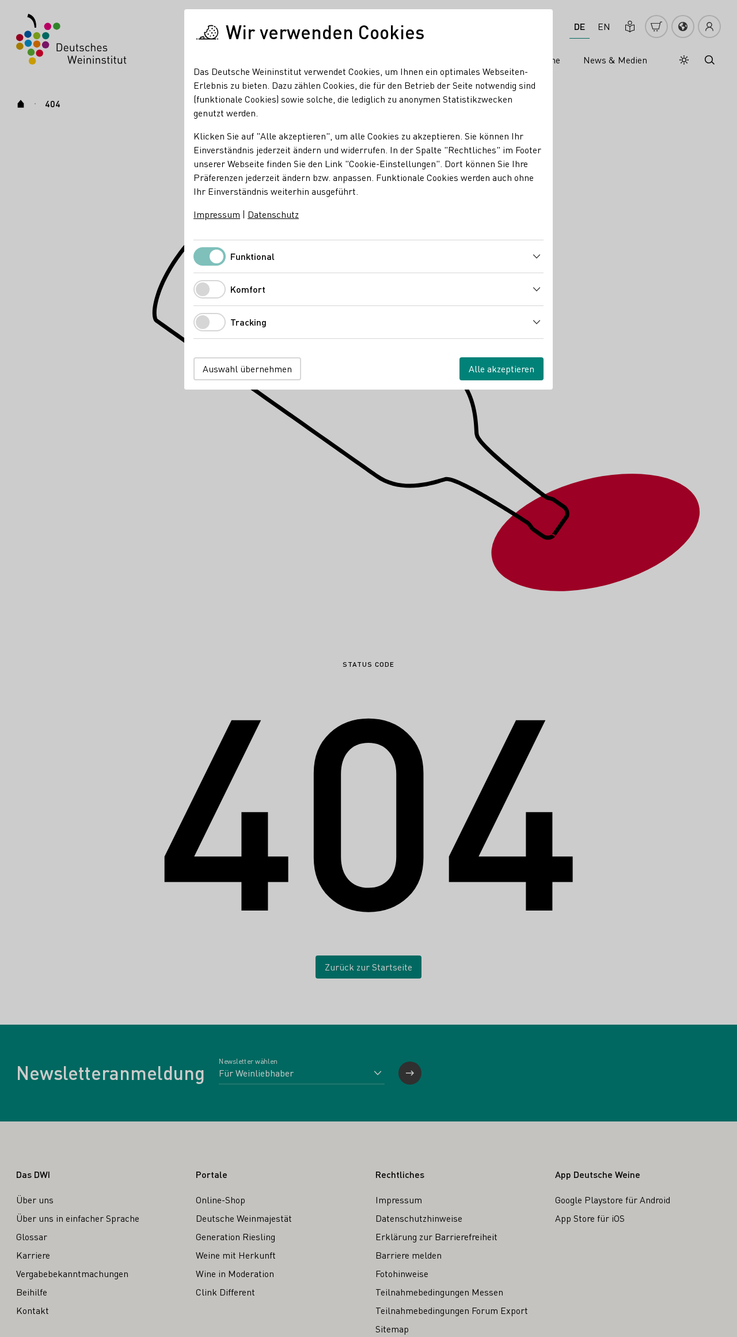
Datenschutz (273, 214)
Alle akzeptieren (501, 368)
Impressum (216, 214)
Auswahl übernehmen (247, 368)
